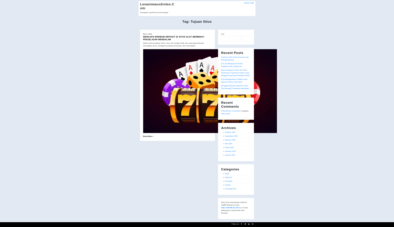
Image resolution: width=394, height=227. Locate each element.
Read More (147, 136)
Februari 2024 (230, 151)
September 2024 (231, 136)
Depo (227, 173)
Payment (228, 177)
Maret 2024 (229, 147)
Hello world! (225, 114)
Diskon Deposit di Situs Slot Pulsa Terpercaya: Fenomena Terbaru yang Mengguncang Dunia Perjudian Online (235, 72)
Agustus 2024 (230, 140)
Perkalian (228, 181)
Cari (222, 34)
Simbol (227, 185)
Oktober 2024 (230, 132)
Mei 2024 (228, 144)
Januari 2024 (230, 155)
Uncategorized (230, 189)
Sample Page (249, 3)
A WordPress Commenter (231, 111)
